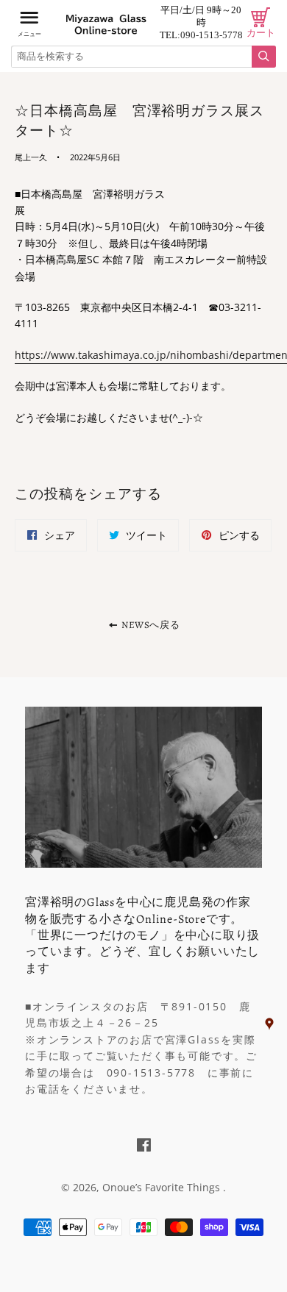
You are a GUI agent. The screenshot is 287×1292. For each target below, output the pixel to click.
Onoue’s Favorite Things (162, 1187)
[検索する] (264, 57)
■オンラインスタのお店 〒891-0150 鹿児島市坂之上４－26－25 (137, 1014)
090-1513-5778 (211, 34)
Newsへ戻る (149, 624)
